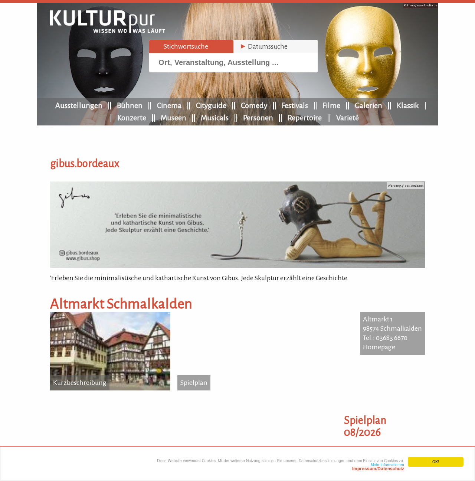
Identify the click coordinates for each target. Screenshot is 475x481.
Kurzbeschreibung (80, 382)
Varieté (347, 118)
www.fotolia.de (427, 5)
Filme (331, 105)
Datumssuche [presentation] (263, 46)
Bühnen (129, 105)
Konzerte (131, 118)
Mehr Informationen (378, 466)
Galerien (368, 105)
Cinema (169, 105)
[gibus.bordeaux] (237, 265)
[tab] (191, 46)
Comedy (254, 105)
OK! (435, 461)
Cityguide (211, 105)
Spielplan (193, 382)
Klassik (408, 105)
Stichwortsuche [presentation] (181, 46)
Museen (173, 118)
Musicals (215, 118)
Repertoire (305, 118)
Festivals (295, 105)
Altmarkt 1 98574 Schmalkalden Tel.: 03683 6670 (392, 328)
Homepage (379, 347)
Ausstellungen (78, 105)
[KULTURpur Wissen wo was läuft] (107, 30)
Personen (258, 118)
